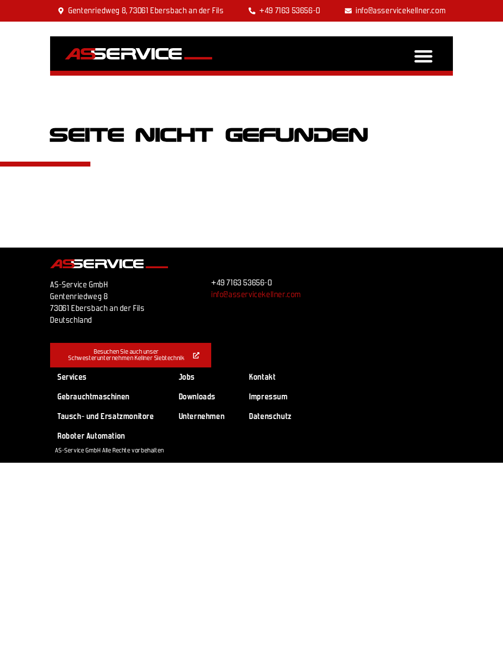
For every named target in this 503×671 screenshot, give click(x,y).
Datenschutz (270, 416)
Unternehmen (202, 416)
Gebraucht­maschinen (93, 396)
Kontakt (262, 377)
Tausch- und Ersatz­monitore (105, 416)
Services (72, 377)
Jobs (187, 377)
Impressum (268, 396)
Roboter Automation (91, 436)
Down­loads (197, 396)
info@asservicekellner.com (256, 294)
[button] (423, 56)
